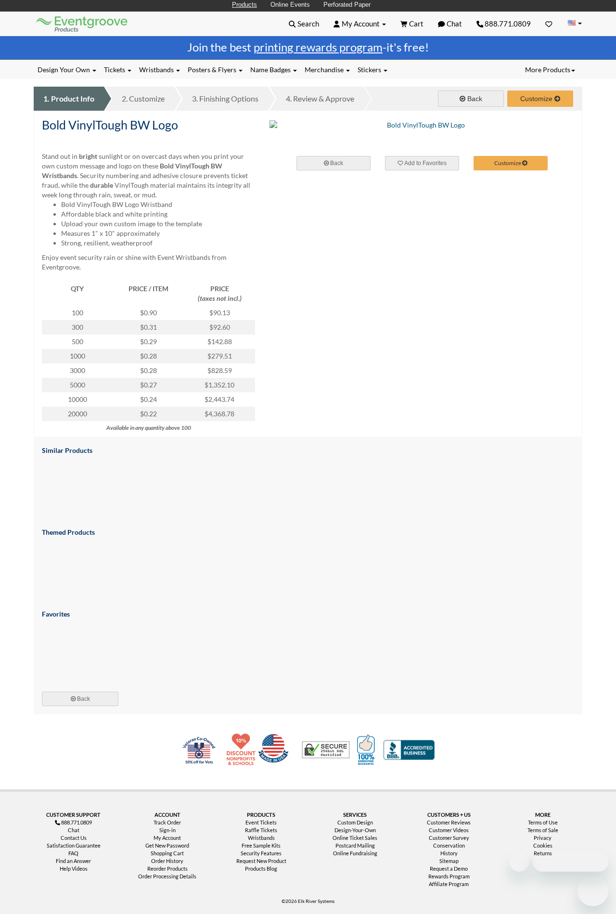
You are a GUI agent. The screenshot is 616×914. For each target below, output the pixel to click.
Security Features (261, 853)
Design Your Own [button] (64, 69)
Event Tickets (261, 822)
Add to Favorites (425, 163)
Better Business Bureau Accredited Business (409, 750)
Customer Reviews (449, 822)
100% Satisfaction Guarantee (367, 750)
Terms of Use (543, 822)
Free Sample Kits (261, 845)
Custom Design (355, 822)
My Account (167, 838)
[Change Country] (575, 23)
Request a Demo (449, 868)
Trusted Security (326, 749)
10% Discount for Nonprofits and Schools (243, 750)
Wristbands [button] (157, 69)
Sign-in (167, 830)
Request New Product (261, 861)
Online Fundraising (355, 853)
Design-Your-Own (355, 830)
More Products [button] (547, 69)
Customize (143, 98)
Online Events (290, 4)
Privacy (543, 838)
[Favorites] (549, 24)
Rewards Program (449, 876)
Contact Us (74, 838)
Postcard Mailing (355, 845)
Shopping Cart (167, 853)
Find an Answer (73, 861)
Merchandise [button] (325, 69)
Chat (73, 830)
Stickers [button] (370, 69)
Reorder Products (167, 868)
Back (473, 99)
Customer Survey (449, 838)
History (449, 853)
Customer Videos (449, 830)
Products (244, 4)
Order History (167, 861)
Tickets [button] (115, 69)
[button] (304, 24)
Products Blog (261, 868)
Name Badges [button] (271, 69)
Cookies (542, 845)
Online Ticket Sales (355, 838)
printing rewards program (318, 47)
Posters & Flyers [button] (213, 69)
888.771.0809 (507, 23)
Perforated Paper (347, 4)
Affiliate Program (449, 884)
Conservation (449, 845)
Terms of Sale (542, 830)
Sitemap (449, 861)
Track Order (167, 822)
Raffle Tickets (261, 830)
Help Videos (74, 868)
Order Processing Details (167, 876)
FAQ (73, 853)
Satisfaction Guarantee (74, 845)
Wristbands (261, 838)
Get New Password (167, 845)
